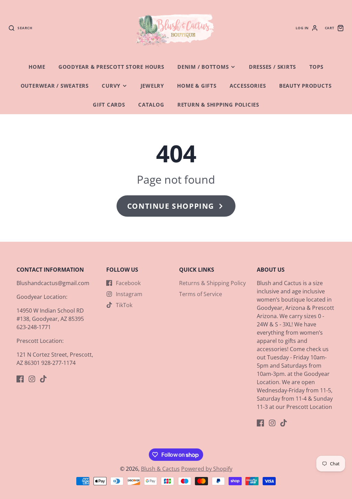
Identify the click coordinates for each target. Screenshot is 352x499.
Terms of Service (200, 294)
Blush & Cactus (160, 469)
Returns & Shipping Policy (212, 283)
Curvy (111, 85)
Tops (316, 66)
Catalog (151, 104)
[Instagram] (32, 379)
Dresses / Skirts (272, 66)
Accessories (248, 85)
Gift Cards (109, 104)
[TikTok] (43, 379)
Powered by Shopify (206, 469)
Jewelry (152, 85)
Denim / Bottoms (203, 66)
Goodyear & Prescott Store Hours (111, 66)
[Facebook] (20, 379)
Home (37, 66)
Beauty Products (305, 85)
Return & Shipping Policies (218, 104)
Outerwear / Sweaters (55, 85)
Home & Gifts (196, 85)
